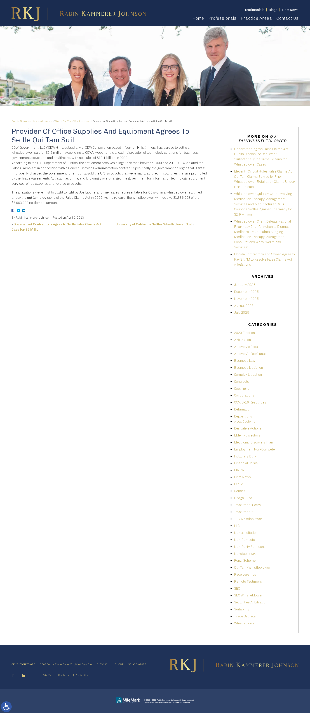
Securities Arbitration (250, 602)
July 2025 (241, 313)
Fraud (238, 484)
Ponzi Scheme (245, 561)
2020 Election (244, 333)
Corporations (244, 395)
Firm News (242, 477)
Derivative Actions (248, 428)
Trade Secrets (245, 616)
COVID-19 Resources (250, 402)
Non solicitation (246, 533)
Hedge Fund (243, 498)
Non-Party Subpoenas (250, 547)
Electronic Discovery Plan (253, 442)
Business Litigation (248, 368)
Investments (243, 512)
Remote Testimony (248, 582)
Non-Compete (244, 540)
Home (198, 18)
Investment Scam (247, 505)
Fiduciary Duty (245, 456)
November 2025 (246, 299)
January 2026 (244, 285)
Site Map (48, 675)
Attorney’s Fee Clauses (251, 354)
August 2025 (243, 306)
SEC (237, 589)
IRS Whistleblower (248, 519)
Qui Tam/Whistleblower (76, 121)
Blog (57, 121)
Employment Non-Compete (254, 449)
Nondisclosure (245, 554)
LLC (237, 526)
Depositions (243, 416)
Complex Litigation (248, 375)
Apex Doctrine (244, 422)
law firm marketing (155, 702)
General (240, 491)
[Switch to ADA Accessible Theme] (6, 706)
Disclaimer (64, 675)
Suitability (241, 609)
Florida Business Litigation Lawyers (32, 121)
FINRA (239, 470)
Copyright (241, 389)
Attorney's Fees (246, 347)
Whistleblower (245, 623)
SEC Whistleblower (248, 595)
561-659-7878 (137, 664)
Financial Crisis (246, 463)
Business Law (244, 361)
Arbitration (242, 340)
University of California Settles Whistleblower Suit (154, 224)
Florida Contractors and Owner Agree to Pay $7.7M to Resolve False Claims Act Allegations (264, 259)
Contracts (241, 382)
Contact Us (287, 18)
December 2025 (246, 292)
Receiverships (245, 575)
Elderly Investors (247, 435)
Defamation (243, 409)
